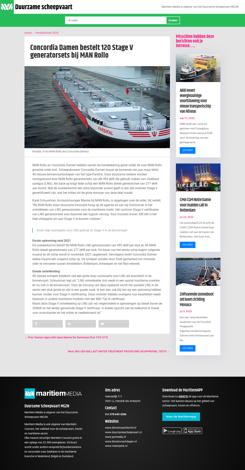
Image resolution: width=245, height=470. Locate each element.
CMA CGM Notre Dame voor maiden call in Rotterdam (195, 205)
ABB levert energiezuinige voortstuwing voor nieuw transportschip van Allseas (195, 101)
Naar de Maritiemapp (181, 416)
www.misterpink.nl (116, 445)
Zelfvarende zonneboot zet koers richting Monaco (196, 299)
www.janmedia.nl (115, 436)
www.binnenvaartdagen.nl (121, 441)
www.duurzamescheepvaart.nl (123, 432)
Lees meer (188, 150)
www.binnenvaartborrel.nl (120, 427)
